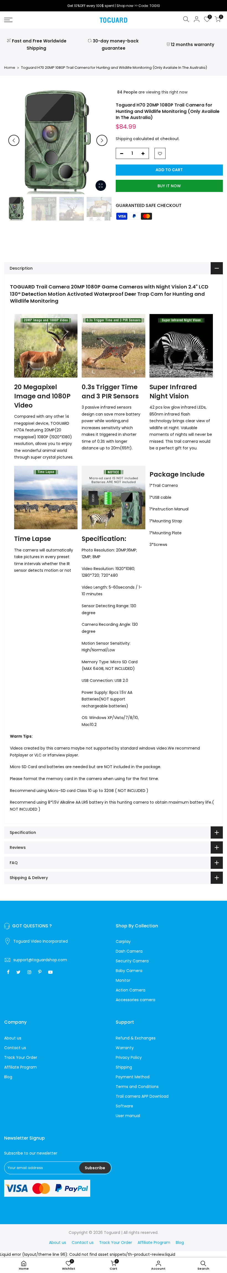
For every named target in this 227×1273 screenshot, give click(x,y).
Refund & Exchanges (136, 1038)
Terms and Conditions (137, 1086)
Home (9, 67)
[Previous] (13, 140)
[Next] (101, 140)
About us (12, 1038)
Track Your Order (20, 1057)
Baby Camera (129, 970)
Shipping (124, 138)
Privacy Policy (129, 1057)
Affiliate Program (20, 1067)
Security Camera (132, 961)
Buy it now (169, 186)
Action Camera (130, 990)
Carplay (123, 941)
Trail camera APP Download (142, 1096)
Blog (8, 1077)
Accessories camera (135, 1000)
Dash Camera (129, 951)
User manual (128, 1115)
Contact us (15, 1048)
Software (124, 1106)
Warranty (125, 1048)
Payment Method (132, 1077)
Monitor (123, 980)
